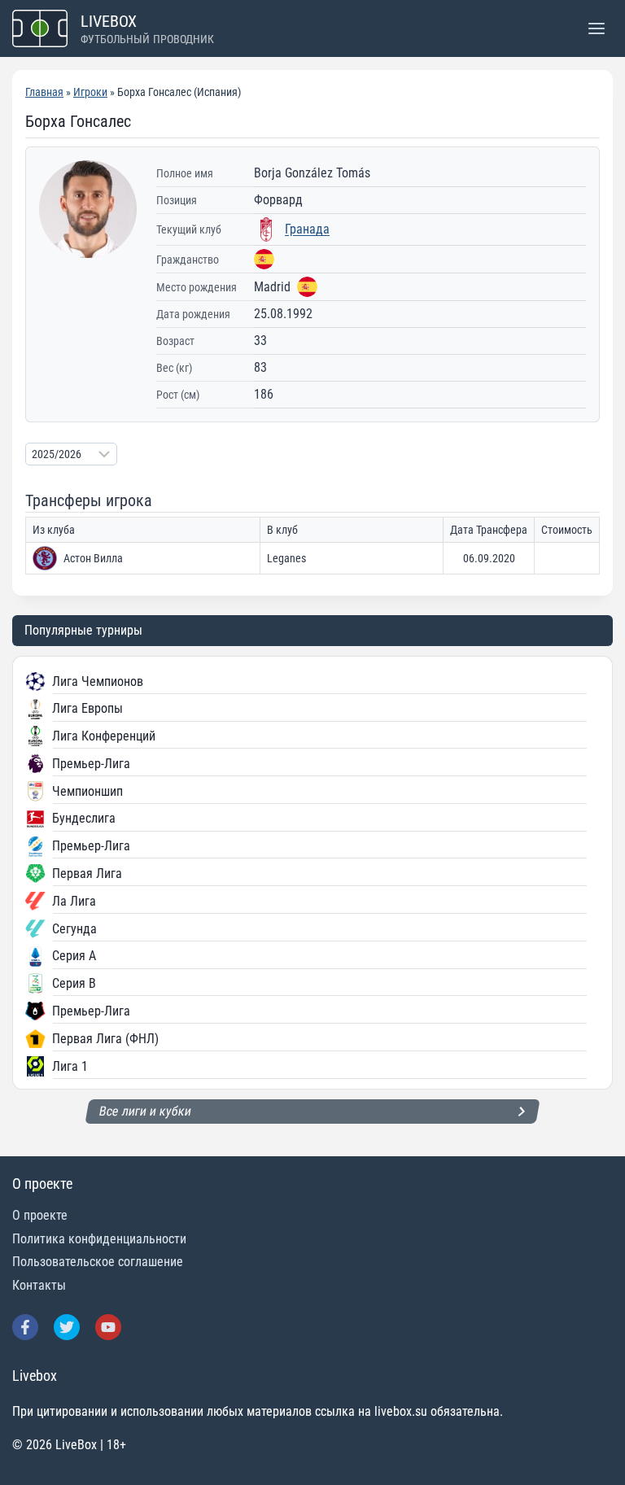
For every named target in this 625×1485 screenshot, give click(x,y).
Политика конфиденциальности (99, 1239)
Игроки (90, 91)
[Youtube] (108, 1327)
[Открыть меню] (596, 28)
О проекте (40, 1215)
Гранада (307, 229)
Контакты (39, 1285)
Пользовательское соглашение (97, 1261)
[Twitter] (67, 1327)
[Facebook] (25, 1327)
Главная (44, 91)
